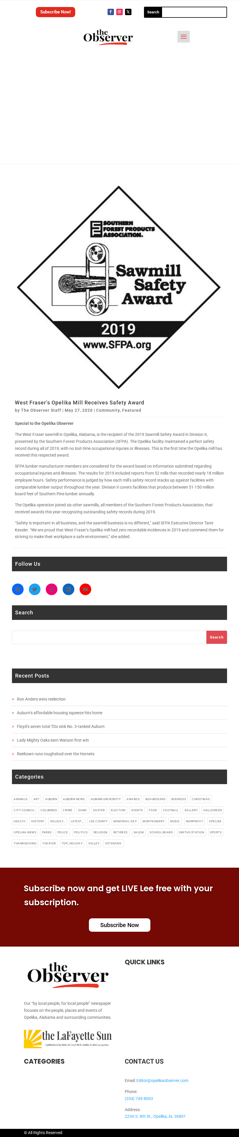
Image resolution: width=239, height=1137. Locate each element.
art (37, 799)
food (153, 810)
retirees (120, 832)
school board (161, 832)
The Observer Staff (41, 410)
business (178, 799)
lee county (98, 821)
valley (93, 843)
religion (101, 832)
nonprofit (194, 821)
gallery (191, 810)
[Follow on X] (128, 12)
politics (81, 832)
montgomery (153, 821)
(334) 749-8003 (139, 1098)
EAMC (82, 810)
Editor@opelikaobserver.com (162, 1080)
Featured (131, 410)
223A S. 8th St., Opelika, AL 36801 (155, 1116)
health (19, 821)
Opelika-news (25, 832)
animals (21, 799)
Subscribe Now (119, 925)
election (118, 810)
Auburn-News (74, 799)
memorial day (125, 821)
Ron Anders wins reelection (41, 699)
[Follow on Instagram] (119, 12)
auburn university (106, 799)
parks (47, 832)
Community (108, 410)
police (62, 832)
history (37, 821)
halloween (212, 810)
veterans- (113, 843)
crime (68, 810)
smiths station (191, 832)
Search (217, 637)
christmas (201, 799)
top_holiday (72, 843)
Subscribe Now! (55, 12)
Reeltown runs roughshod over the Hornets (55, 753)
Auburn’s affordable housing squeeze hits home (59, 712)
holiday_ (57, 821)
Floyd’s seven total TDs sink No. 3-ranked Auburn (61, 726)
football (171, 810)
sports (216, 832)
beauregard (155, 799)
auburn (51, 799)
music (175, 821)
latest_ (77, 821)
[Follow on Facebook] (111, 12)
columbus (49, 810)
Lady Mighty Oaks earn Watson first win (53, 740)
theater (49, 843)
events (137, 810)
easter (99, 810)
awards (133, 799)
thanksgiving (25, 843)
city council (24, 810)
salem (138, 832)
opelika (215, 821)
